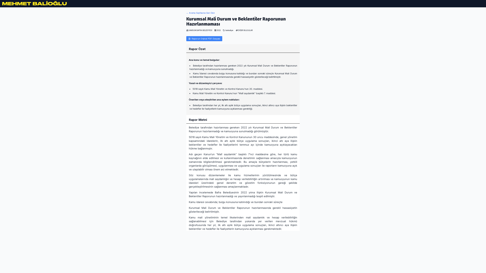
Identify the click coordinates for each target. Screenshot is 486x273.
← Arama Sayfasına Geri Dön (200, 13)
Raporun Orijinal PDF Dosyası (206, 38)
